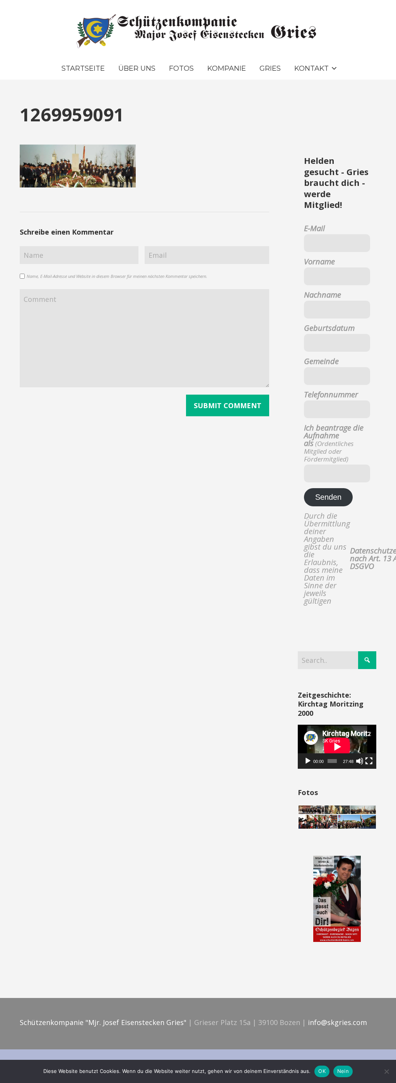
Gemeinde (321, 361)
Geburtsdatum (329, 328)
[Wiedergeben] (308, 761)
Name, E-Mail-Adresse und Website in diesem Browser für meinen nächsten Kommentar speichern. (117, 276)
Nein (343, 1071)
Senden (328, 497)
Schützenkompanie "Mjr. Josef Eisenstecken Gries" (103, 1022)
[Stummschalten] (360, 761)
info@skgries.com (337, 1022)
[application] (337, 747)
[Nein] (386, 1071)
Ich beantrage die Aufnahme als (334, 443)
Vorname (319, 262)
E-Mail (314, 228)
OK (322, 1071)
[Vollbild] (369, 761)
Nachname (322, 295)
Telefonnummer (331, 394)
